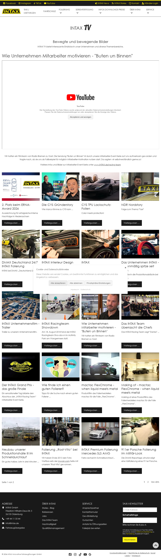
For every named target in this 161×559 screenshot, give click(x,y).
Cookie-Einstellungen (118, 553)
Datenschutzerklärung (144, 532)
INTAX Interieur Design (57, 262)
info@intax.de (12, 523)
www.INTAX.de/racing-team (107, 164)
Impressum (136, 556)
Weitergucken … (11, 222)
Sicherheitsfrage (131, 514)
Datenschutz (85, 289)
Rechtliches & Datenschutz (139, 553)
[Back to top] (155, 545)
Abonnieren (130, 539)
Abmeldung (130, 534)
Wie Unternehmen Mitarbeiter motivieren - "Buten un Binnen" (99, 327)
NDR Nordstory (132, 204)
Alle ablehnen (76, 283)
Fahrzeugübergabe (15, 528)
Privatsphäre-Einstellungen (98, 283)
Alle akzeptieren (58, 283)
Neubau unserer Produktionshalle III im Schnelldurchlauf (17, 453)
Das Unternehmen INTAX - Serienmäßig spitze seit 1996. (140, 266)
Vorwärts (155, 482)
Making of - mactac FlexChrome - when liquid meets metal (140, 388)
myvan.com (64, 461)
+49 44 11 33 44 (13, 518)
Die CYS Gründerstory (57, 204)
